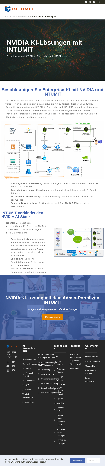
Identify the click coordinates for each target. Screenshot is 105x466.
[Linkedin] (13, 366)
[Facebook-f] (8, 362)
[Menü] (98, 9)
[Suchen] (99, 2)
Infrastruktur (24, 17)
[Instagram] (94, 2)
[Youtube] (8, 366)
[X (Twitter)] (90, 2)
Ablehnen (93, 460)
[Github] (13, 370)
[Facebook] (86, 2)
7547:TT (12, 357)
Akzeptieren (77, 460)
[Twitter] (13, 362)
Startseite (10, 17)
